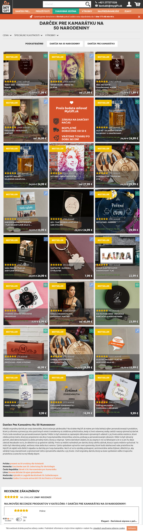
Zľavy (128, 11)
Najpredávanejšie (108, 11)
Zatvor (139, 16)
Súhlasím (132, 528)
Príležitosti (43, 11)
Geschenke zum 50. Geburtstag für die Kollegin (33, 466)
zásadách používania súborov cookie (109, 528)
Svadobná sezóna (65, 11)
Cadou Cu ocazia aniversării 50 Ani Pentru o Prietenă (37, 478)
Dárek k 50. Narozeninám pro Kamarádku (37, 469)
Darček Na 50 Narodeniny (65, 43)
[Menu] (21, 517)
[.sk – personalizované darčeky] (6, 7)
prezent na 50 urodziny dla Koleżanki (27, 463)
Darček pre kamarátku (101, 43)
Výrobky (87, 11)
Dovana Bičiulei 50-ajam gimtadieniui (25, 472)
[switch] (19, 519)
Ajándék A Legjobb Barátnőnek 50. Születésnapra (35, 475)
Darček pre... (22, 11)
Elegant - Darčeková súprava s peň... (119, 521)
